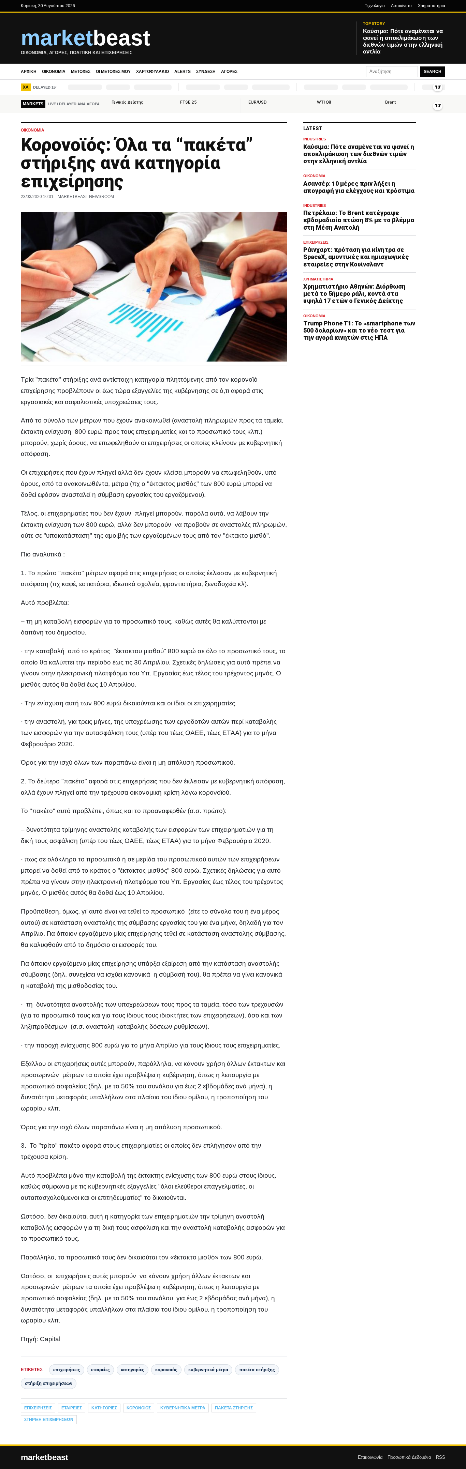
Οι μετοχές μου (113, 72)
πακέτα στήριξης (257, 1369)
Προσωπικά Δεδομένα (409, 1457)
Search (432, 71)
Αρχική (29, 72)
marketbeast (44, 1457)
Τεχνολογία (375, 5)
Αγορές (229, 72)
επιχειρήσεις (66, 1369)
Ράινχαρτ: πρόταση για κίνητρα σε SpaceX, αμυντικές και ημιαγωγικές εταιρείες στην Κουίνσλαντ (356, 256)
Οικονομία (53, 72)
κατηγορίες (132, 1369)
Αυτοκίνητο (401, 5)
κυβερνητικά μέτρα (208, 1369)
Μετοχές (80, 72)
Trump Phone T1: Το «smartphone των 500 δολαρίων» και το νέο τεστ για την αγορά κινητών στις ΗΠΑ (359, 330)
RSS (440, 1457)
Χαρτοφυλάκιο (152, 72)
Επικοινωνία (370, 1457)
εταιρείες (100, 1369)
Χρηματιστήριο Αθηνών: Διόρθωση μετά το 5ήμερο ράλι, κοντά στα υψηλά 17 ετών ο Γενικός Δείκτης (354, 293)
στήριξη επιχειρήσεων (48, 1383)
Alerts (182, 72)
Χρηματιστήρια (431, 5)
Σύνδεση (206, 72)
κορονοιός (166, 1369)
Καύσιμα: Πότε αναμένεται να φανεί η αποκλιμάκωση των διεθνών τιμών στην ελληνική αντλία (358, 154)
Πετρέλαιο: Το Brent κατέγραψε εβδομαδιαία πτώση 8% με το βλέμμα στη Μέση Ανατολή (358, 220)
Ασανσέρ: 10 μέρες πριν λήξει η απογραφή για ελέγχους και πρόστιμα (358, 187)
